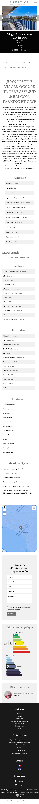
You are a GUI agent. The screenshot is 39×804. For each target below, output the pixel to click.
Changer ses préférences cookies (28, 792)
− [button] (4, 510)
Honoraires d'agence (9, 792)
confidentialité (30, 800)
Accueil (4, 59)
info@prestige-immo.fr (19, 753)
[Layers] (34, 508)
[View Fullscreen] (4, 514)
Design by (22, 795)
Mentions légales (32, 790)
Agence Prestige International (19, 740)
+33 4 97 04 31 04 (19, 750)
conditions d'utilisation (13, 801)
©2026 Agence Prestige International (13, 790)
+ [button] (4, 507)
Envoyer (11, 613)
